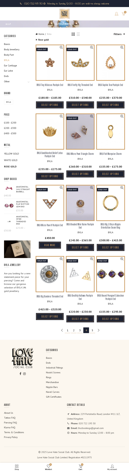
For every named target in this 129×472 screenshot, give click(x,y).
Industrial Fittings (54, 367)
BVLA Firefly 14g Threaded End (80, 84)
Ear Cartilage (10, 65)
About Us (8, 412)
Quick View (61, 47)
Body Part (9, 54)
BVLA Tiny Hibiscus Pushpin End (50, 84)
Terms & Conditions (14, 432)
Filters (118, 34)
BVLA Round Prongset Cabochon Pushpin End (110, 297)
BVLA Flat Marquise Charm (111, 153)
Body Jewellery (11, 49)
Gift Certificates (53, 396)
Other (7, 81)
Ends (6, 76)
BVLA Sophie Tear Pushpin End (110, 84)
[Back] (8, 24)
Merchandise (52, 382)
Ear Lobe (8, 70)
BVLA (49, 89)
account (116, 13)
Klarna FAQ (9, 427)
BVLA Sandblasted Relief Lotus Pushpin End (50, 154)
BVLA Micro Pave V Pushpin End (50, 225)
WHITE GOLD (10, 160)
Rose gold (43, 39)
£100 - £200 (10, 122)
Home (41, 34)
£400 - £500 (10, 133)
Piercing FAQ (10, 422)
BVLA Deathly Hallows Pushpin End (80, 297)
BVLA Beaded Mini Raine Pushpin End (80, 226)
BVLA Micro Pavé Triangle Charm (80, 153)
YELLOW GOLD (11, 153)
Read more (49, 245)
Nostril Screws (53, 372)
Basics (7, 44)
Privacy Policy (11, 437)
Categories (63, 23)
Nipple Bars (52, 387)
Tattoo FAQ (9, 417)
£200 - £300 (10, 128)
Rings (48, 377)
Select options (49, 104)
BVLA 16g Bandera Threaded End (50, 296)
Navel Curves (52, 391)
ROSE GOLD (10, 166)
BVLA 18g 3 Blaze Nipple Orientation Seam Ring (111, 226)
